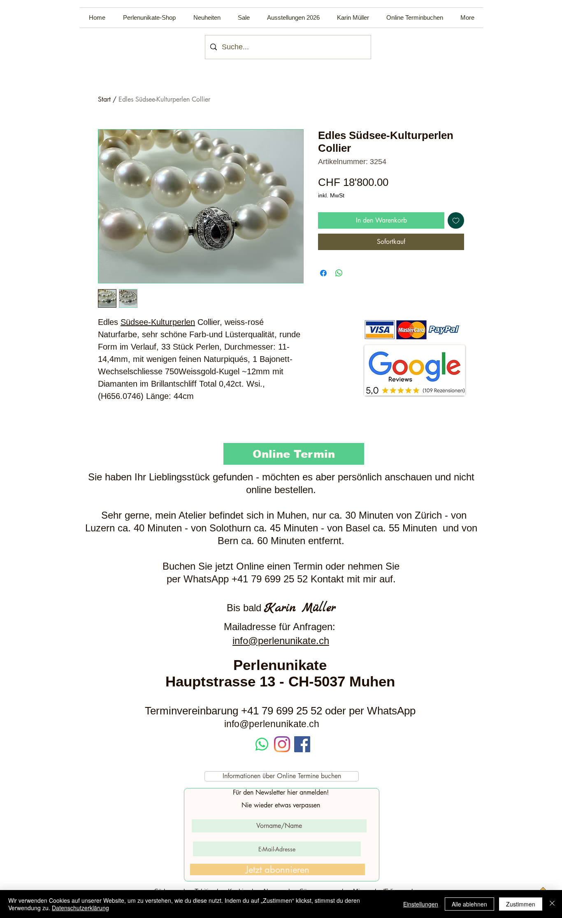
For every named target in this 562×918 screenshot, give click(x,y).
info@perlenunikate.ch (280, 640)
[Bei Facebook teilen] (323, 273)
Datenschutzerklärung (80, 908)
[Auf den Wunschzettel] (456, 220)
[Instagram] (282, 744)
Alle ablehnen (469, 904)
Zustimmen (520, 904)
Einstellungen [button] (420, 904)
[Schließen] (552, 904)
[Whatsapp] (262, 744)
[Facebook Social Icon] (302, 744)
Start (104, 99)
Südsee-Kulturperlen (158, 322)
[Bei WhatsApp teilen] (339, 273)
